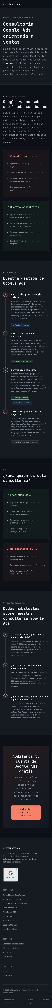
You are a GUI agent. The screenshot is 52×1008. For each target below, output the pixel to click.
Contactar (7, 975)
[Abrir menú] (46, 4)
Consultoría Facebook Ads (15, 903)
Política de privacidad (8, 1001)
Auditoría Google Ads (13, 899)
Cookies (45, 1000)
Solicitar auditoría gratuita (26, 812)
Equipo (6, 971)
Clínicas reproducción (13, 944)
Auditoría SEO (9, 912)
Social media (9, 920)
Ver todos (7, 957)
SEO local (7, 916)
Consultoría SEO (10, 908)
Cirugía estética (11, 948)
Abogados (7, 952)
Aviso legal (30, 1001)
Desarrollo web (10, 925)
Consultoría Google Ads (14, 895)
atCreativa (11, 848)
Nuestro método (10, 929)
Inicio (6, 18)
